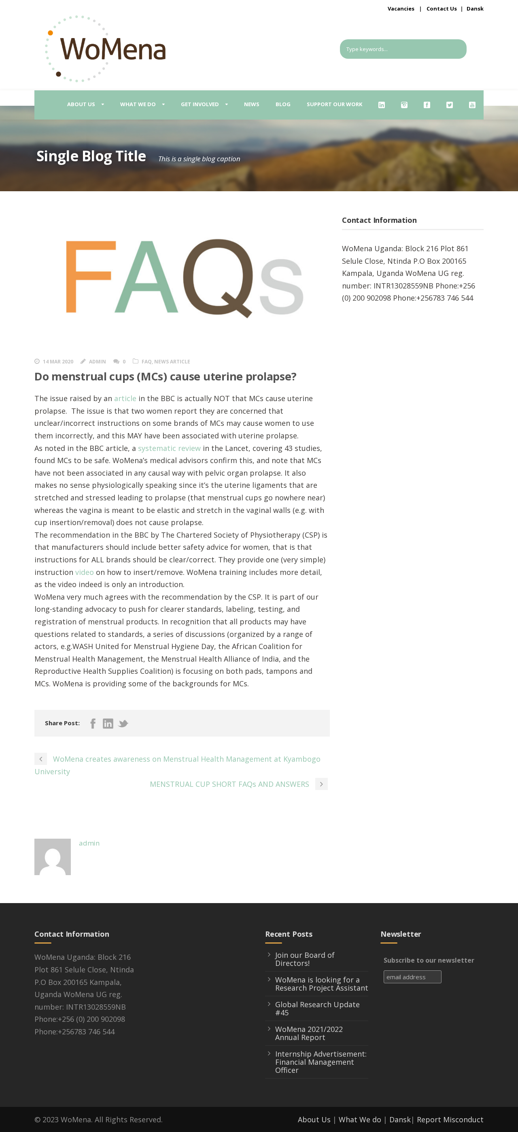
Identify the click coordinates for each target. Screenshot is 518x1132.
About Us (314, 1119)
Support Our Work (334, 104)
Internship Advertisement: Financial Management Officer (321, 1062)
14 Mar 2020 (58, 361)
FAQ (147, 361)
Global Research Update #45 (317, 1008)
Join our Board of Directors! (305, 959)
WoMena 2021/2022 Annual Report (309, 1033)
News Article (172, 361)
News (251, 104)
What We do (360, 1119)
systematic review (169, 448)
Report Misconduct (450, 1119)
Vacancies (401, 8)
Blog (283, 104)
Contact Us (442, 8)
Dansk (475, 8)
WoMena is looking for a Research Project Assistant (321, 984)
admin (97, 361)
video (84, 572)
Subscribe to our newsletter (429, 960)
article (125, 398)
